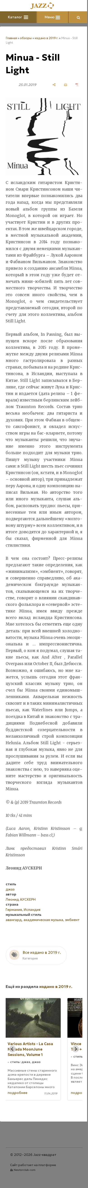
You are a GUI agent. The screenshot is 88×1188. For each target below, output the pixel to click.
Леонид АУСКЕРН (21, 922)
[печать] (62, 85)
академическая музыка (43, 942)
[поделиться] (50, 85)
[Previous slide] (12, 1077)
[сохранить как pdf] (73, 85)
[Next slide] (72, 1077)
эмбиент (13, 948)
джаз (10, 912)
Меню (48, 17)
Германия (14, 932)
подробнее (27, 1121)
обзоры (26, 38)
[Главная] (42, 6)
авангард (14, 942)
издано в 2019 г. (46, 38)
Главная (11, 38)
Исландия (32, 932)
